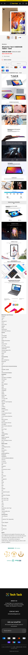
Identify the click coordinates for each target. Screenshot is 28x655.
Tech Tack (14, 648)
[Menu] (1, 3)
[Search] (4, 3)
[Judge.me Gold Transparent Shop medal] (7, 554)
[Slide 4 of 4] (19, 37)
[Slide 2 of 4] (12, 37)
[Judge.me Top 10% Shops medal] (21, 554)
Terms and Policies (14, 651)
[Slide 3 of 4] (15, 37)
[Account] (20, 3)
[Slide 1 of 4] (8, 37)
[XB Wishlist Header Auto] (23, 3)
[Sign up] (23, 631)
